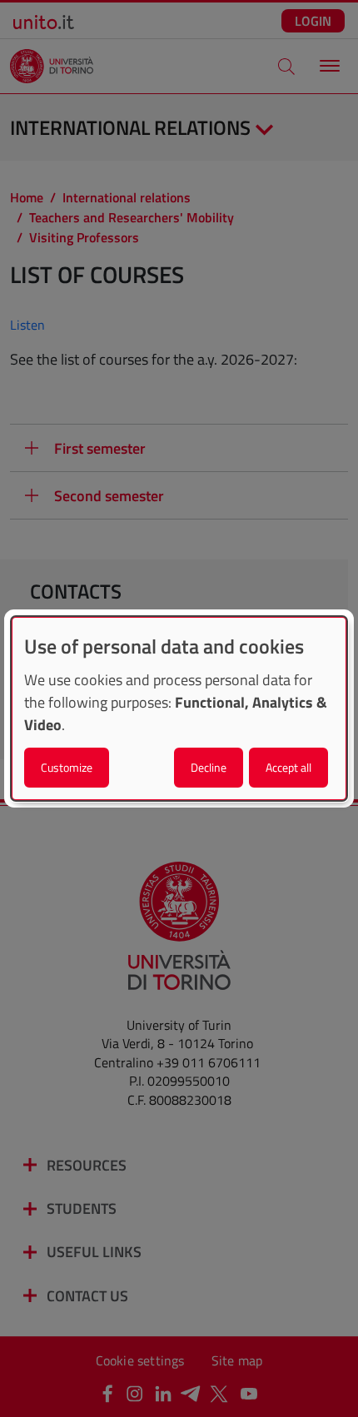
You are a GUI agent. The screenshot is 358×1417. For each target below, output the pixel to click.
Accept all (288, 767)
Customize (66, 767)
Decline (208, 767)
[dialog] (179, 708)
